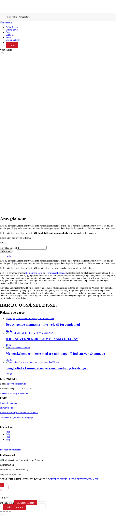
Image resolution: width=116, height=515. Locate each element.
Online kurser (12, 27)
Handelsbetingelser (8, 403)
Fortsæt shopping (14, 507)
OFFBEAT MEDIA (58, 479)
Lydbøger (10, 35)
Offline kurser (12, 30)
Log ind (12, 45)
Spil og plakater (13, 40)
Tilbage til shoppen (25, 503)
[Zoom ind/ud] (1, 511)
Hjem (9, 17)
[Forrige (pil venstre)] (1, 514)
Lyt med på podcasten (10, 449)
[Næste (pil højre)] (4, 514)
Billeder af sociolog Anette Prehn (15, 393)
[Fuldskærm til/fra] (4, 511)
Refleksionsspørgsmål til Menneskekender (19, 412)
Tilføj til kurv (6, 251)
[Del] (7, 511)
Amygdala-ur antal (8, 248)
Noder (8, 37)
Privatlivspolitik (7, 408)
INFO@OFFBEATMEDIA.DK (83, 479)
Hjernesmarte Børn (33, 273)
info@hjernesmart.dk (16, 384)
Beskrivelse (11, 256)
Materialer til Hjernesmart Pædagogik (16, 417)
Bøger (8, 32)
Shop (15, 17)
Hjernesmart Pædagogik (56, 273)
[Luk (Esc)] (9, 511)
